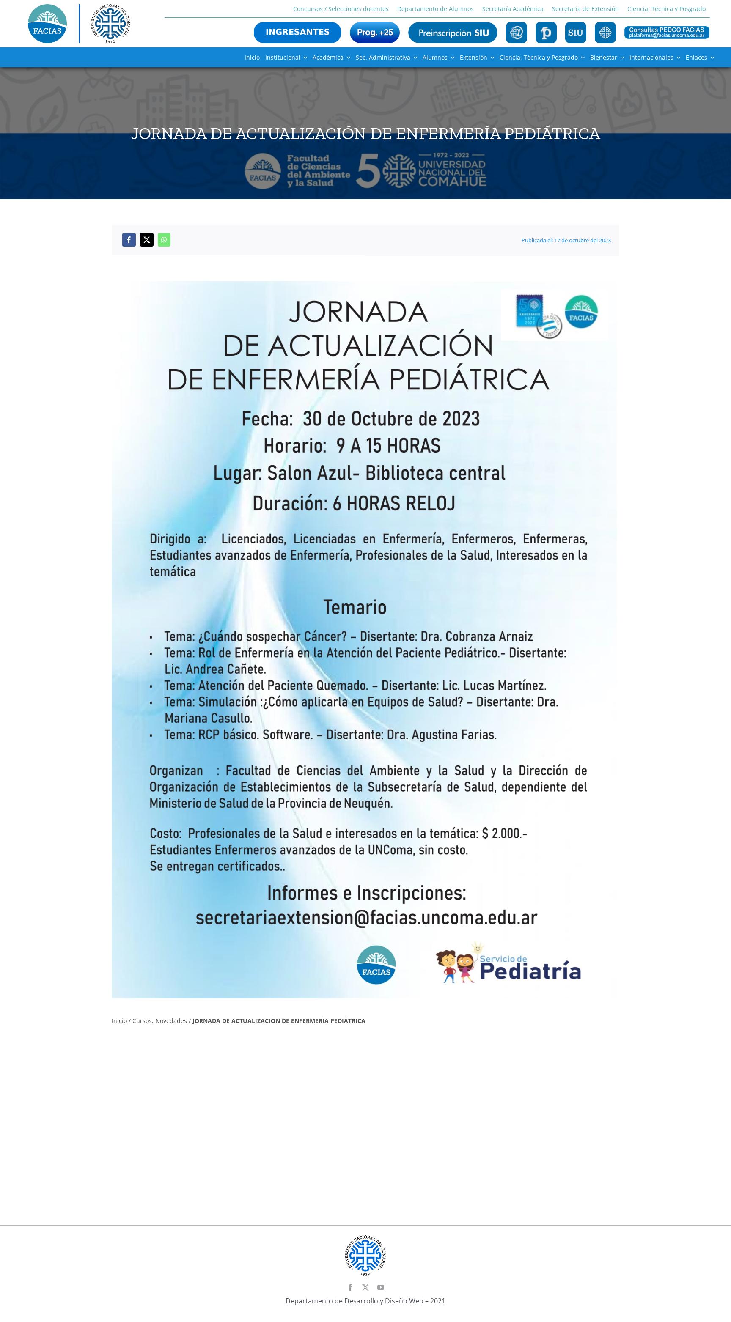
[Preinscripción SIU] (452, 32)
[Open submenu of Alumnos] (451, 57)
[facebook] (350, 1287)
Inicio (119, 1021)
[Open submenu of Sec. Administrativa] (413, 57)
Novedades (171, 1021)
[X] (147, 240)
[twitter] (365, 1287)
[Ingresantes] (298, 32)
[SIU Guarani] (575, 32)
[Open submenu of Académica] (347, 57)
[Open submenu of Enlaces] (710, 57)
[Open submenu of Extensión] (490, 57)
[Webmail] (516, 32)
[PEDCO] (546, 32)
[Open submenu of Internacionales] (676, 57)
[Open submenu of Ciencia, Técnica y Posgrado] (581, 57)
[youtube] (380, 1287)
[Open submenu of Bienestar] (620, 57)
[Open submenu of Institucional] (303, 57)
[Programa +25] (375, 32)
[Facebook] (129, 240)
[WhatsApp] (164, 240)
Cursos (142, 1021)
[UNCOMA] (605, 32)
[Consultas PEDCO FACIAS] (667, 32)
